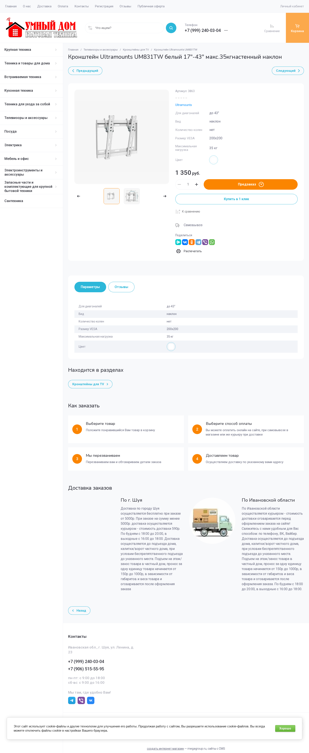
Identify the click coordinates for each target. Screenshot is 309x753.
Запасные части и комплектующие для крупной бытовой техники (28, 186)
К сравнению (191, 211)
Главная (73, 49)
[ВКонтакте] (185, 242)
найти (171, 28)
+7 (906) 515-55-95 (86, 668)
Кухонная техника (18, 91)
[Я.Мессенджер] (178, 242)
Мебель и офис (16, 159)
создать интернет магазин (165, 748)
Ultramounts (183, 105)
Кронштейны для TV (136, 49)
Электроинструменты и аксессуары (23, 172)
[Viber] (205, 242)
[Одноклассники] (192, 242)
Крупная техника (17, 50)
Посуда (10, 131)
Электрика (13, 145)
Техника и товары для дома (27, 63)
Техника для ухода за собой (27, 104)
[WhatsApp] (212, 242)
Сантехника (13, 201)
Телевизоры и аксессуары (26, 118)
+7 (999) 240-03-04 (203, 30)
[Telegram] (198, 242)
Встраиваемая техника (22, 77)
